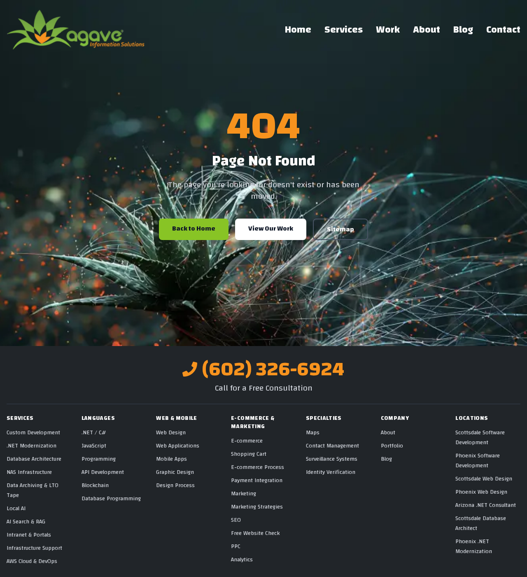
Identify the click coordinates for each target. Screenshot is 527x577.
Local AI (16, 508)
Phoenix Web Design (481, 492)
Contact (503, 29)
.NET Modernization (31, 445)
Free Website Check (255, 533)
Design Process (175, 485)
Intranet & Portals (29, 535)
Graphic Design (175, 472)
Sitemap (340, 229)
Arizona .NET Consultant (485, 505)
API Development (103, 472)
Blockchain (95, 485)
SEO (236, 520)
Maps (312, 432)
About (426, 30)
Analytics (242, 559)
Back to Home (193, 228)
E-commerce (247, 441)
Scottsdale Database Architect (480, 523)
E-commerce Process (257, 467)
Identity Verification (330, 472)
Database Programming (111, 498)
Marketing (243, 493)
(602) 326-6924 (273, 369)
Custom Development (33, 432)
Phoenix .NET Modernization (473, 546)
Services (343, 29)
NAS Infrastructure (29, 472)
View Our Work (270, 228)
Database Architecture (34, 459)
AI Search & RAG (26, 521)
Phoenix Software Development (477, 460)
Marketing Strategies (257, 507)
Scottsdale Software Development (480, 437)
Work (388, 30)
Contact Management (332, 445)
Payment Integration (256, 480)
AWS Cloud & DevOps (32, 561)
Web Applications (177, 445)
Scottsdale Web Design (483, 478)
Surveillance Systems (331, 459)
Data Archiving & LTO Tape (32, 490)
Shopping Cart (248, 454)
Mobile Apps (171, 459)
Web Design (171, 432)
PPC (235, 546)
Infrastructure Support (34, 548)
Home (298, 30)
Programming (99, 459)
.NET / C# (94, 432)
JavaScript (94, 445)
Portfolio (392, 445)
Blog (463, 30)
